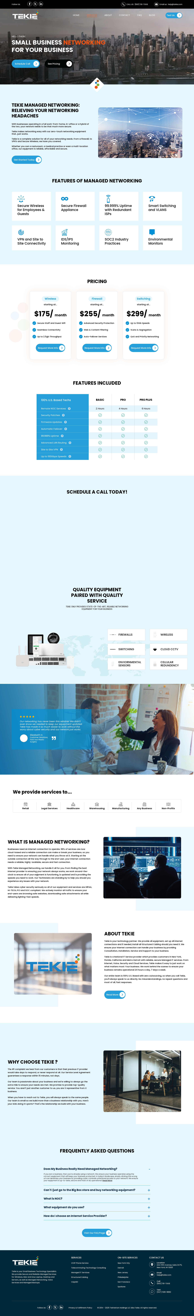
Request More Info (48, 348)
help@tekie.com (171, 4)
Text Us (171, 15)
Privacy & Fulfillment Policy (80, 1308)
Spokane (121, 1286)
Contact (124, 15)
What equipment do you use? (97, 1207)
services (92, 15)
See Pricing (54, 63)
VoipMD (74, 1282)
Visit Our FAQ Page (94, 1232)
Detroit (121, 1267)
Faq (139, 15)
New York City (124, 1263)
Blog (152, 15)
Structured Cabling (151, 944)
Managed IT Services (80, 1272)
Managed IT (167, 960)
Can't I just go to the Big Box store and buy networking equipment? (97, 1190)
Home (76, 15)
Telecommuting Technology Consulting (88, 1267)
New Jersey (123, 1272)
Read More (112, 994)
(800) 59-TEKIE (137, 4)
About (108, 15)
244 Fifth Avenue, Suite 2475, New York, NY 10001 (169, 1266)
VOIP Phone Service (79, 1263)
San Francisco (124, 1282)
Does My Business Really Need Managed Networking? (97, 1169)
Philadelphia (123, 1277)
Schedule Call (22, 63)
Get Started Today (24, 159)
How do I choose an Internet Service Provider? (97, 1216)
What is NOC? (97, 1199)
